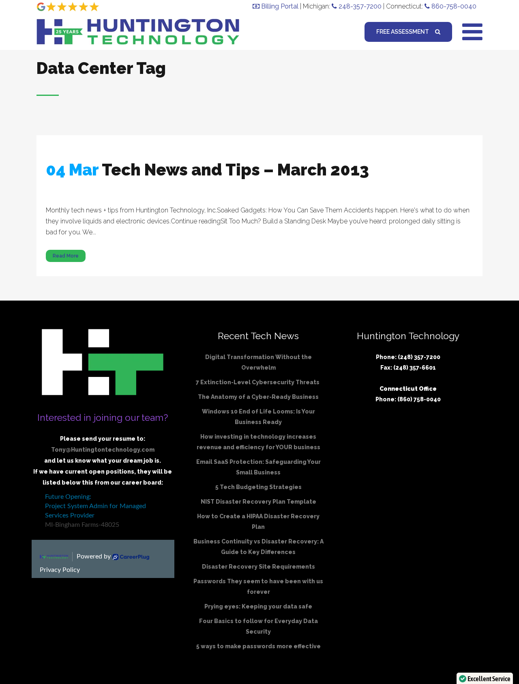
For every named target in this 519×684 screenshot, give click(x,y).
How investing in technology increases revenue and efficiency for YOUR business (258, 441)
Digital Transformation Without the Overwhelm (258, 362)
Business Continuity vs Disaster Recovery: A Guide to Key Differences (258, 546)
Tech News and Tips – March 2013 (235, 169)
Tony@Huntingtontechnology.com (102, 449)
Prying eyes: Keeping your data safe (258, 606)
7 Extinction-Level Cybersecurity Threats (258, 382)
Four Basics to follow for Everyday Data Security (258, 626)
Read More (66, 256)
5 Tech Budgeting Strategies (258, 487)
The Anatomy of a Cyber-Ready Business (258, 397)
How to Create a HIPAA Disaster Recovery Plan (258, 521)
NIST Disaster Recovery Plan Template (258, 501)
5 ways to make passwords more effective (258, 646)
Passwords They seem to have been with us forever (258, 586)
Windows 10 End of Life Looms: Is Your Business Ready (258, 416)
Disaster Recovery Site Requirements (258, 566)
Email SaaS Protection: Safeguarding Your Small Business (258, 467)
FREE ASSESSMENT (402, 31)
